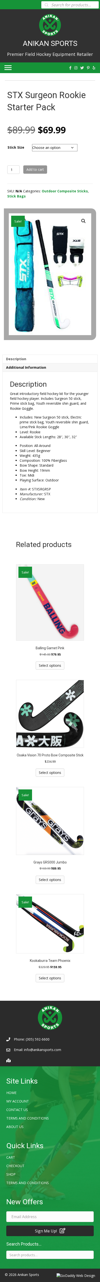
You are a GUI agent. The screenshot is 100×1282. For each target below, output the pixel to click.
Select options (50, 665)
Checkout (15, 1165)
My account (17, 1101)
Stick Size (16, 147)
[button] (83, 221)
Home (11, 1092)
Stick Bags (16, 196)
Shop (11, 1174)
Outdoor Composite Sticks (65, 191)
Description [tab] (16, 359)
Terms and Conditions (27, 1118)
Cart (10, 1157)
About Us (15, 1126)
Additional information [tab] (26, 367)
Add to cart (35, 169)
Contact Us (17, 1109)
